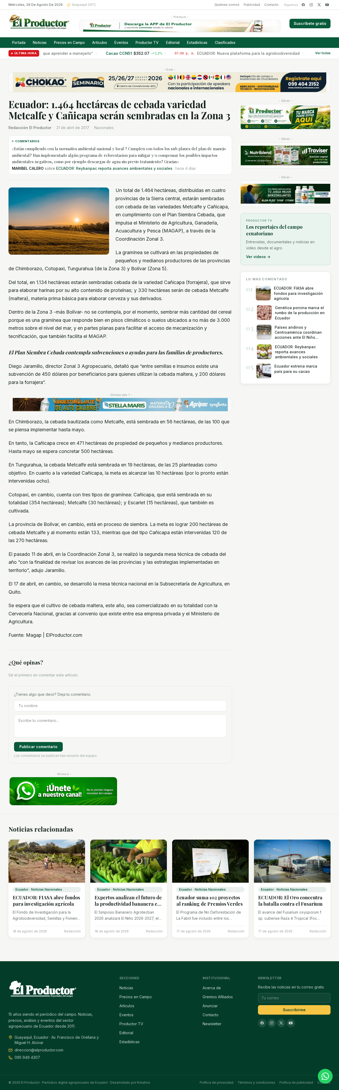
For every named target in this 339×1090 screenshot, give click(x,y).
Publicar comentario (38, 746)
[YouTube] (327, 4)
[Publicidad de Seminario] (169, 82)
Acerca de (212, 988)
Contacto (271, 5)
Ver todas (323, 53)
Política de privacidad (216, 1082)
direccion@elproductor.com (39, 1050)
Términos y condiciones (256, 1082)
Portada (18, 42)
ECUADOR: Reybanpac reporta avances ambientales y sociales (114, 168)
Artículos (99, 42)
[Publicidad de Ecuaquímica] (285, 194)
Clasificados (225, 42)
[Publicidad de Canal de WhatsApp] (63, 791)
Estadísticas (197, 42)
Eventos (121, 42)
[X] (319, 4)
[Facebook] (303, 4)
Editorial (173, 42)
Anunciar (210, 1006)
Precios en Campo (69, 42)
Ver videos (258, 256)
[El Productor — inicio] (39, 23)
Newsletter (212, 1024)
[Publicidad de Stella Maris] (120, 404)
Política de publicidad (296, 1082)
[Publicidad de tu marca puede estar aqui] (285, 117)
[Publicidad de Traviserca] (285, 155)
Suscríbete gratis (310, 23)
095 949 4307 (27, 1057)
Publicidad (252, 5)
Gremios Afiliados (218, 997)
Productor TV (147, 42)
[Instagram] (311, 4)
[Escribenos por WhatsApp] (325, 1076)
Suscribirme (294, 1009)
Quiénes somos (227, 5)
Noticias (40, 42)
